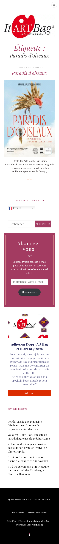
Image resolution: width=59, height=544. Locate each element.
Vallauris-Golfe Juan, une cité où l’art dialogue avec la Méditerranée (29, 436)
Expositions (37, 68)
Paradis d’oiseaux (29, 73)
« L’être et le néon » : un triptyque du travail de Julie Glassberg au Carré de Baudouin (28, 470)
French (16, 208)
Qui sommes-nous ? (18, 499)
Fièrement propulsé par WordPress (34, 521)
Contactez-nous (41, 499)
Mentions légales (38, 512)
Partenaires (17, 512)
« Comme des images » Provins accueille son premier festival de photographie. (27, 447)
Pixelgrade (38, 524)
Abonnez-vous (29, 292)
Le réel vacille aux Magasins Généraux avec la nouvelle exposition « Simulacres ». (25, 425)
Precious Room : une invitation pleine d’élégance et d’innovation (28, 459)
